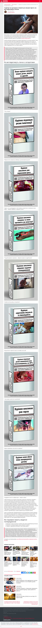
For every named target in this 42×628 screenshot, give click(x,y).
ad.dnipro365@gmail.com (29, 618)
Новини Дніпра (7, 4)
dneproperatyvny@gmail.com (18, 618)
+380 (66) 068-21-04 (7, 617)
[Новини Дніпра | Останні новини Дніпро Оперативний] (4, 1)
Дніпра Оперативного (25, 38)
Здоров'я (18, 571)
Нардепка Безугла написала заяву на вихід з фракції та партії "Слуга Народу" (12, 602)
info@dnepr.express (8, 618)
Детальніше (34, 624)
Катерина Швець (11, 12)
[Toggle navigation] (39, 1)
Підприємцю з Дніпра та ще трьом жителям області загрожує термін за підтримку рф (30, 603)
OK (21, 626)
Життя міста (14, 4)
